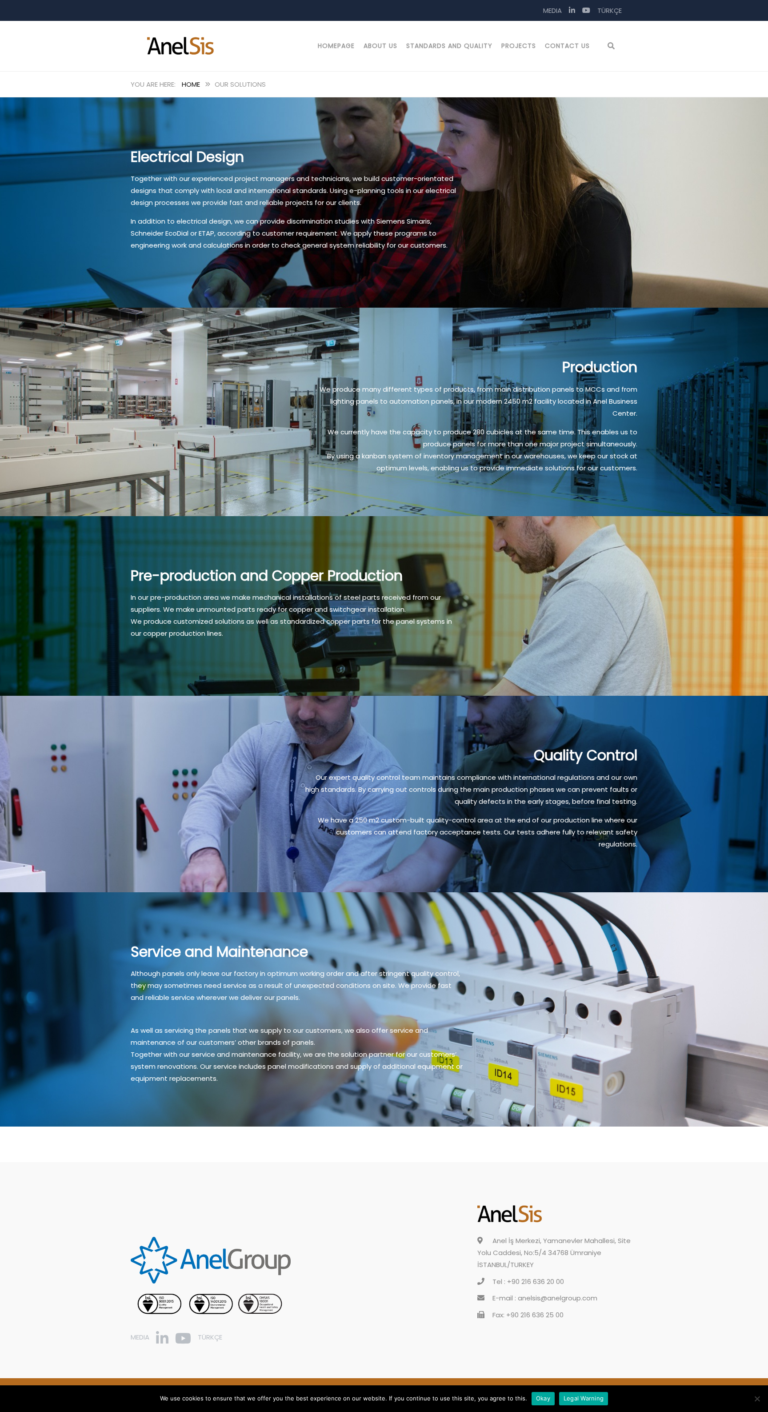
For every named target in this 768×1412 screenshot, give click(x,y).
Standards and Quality (449, 45)
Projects (518, 45)
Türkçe (609, 10)
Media (552, 10)
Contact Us (567, 45)
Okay (543, 1398)
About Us (380, 45)
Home (191, 84)
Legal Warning (584, 1398)
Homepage (336, 45)
